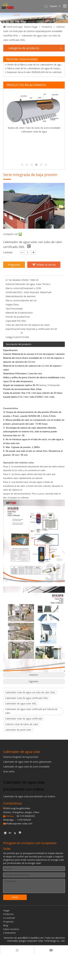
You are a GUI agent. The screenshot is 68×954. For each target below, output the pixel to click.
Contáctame (9, 932)
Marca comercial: (14, 288)
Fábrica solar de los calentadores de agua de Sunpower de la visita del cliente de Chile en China (34, 65)
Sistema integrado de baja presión (20, 756)
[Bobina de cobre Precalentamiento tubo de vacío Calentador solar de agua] (34, 123)
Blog (5, 925)
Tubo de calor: (13, 324)
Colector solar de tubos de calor (21, 724)
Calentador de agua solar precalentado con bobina (29, 796)
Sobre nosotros (11, 929)
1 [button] (22, 164)
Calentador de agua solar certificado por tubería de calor (31, 711)
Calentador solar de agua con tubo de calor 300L (30, 692)
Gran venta (8, 771)
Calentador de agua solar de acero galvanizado (27, 761)
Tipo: (8, 308)
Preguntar (14, 264)
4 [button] (36, 164)
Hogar (6, 910)
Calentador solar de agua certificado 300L (26, 698)
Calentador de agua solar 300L (21, 703)
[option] (34, 127)
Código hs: (11, 337)
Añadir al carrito (46, 264)
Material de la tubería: (17, 312)
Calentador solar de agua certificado (23, 718)
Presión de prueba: (15, 316)
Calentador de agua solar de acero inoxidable (26, 766)
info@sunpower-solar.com (17, 823)
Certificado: (11, 292)
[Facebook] (20, 833)
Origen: (9, 304)
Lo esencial (9, 917)
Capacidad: (11, 320)
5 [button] (41, 164)
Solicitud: (10, 284)
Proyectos (8, 921)
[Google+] (10, 833)
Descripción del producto (18, 344)
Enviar (15, 897)
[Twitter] (15, 833)
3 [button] (31, 164)
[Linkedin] (5, 833)
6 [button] (45, 164)
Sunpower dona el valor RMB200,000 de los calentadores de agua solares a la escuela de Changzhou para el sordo (34, 69)
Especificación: (13, 328)
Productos (8, 914)
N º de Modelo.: (13, 280)
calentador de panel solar (18, 729)
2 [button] (26, 164)
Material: (10, 296)
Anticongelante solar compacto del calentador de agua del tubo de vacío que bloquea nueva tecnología (34, 72)
